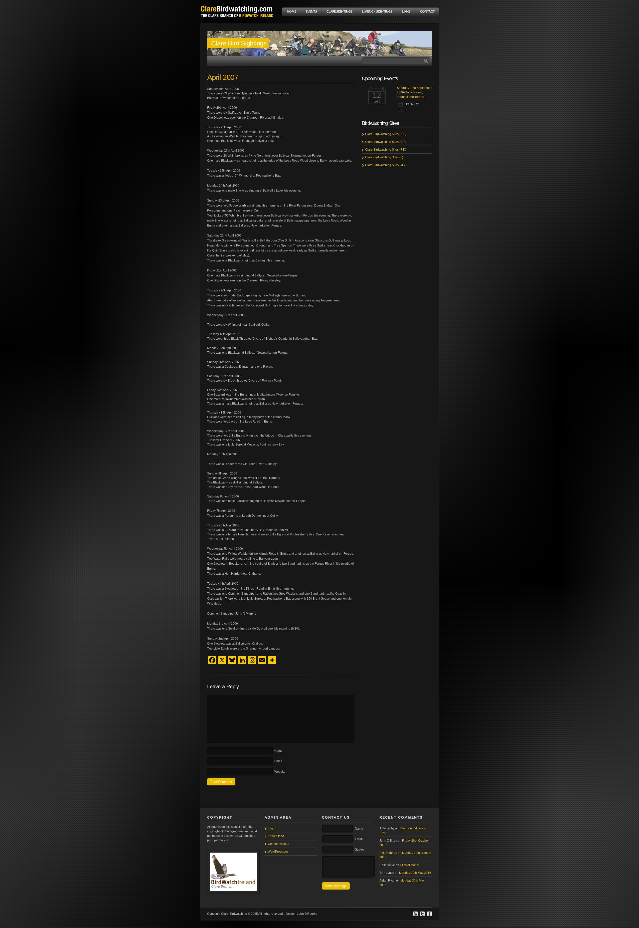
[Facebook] (429, 915)
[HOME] (291, 11)
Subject (360, 849)
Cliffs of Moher (409, 865)
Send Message (336, 886)
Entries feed (276, 836)
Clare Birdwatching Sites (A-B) (385, 134)
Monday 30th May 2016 (415, 873)
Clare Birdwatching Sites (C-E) (386, 142)
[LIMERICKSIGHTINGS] (377, 11)
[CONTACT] (427, 11)
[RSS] (415, 915)
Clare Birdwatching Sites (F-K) (385, 149)
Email (278, 761)
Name (278, 750)
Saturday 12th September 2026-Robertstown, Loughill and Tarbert (414, 92)
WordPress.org (278, 851)
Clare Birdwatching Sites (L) (384, 157)
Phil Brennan (388, 853)
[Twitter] (422, 915)
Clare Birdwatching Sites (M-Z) (386, 165)
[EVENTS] (311, 11)
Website (279, 771)
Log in (272, 828)
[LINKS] (406, 11)
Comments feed (278, 844)
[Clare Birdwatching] (237, 21)
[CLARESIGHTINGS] (339, 11)
